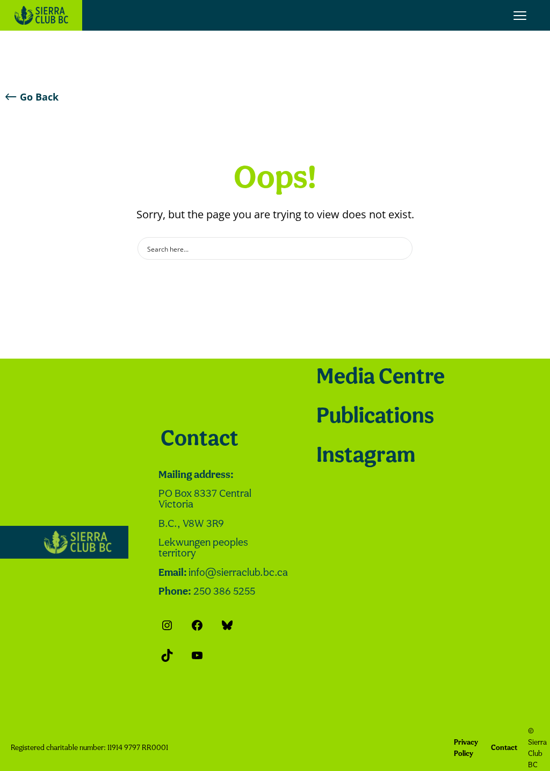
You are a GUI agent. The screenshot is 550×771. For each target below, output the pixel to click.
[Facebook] (197, 625)
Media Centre (380, 378)
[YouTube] (197, 655)
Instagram (365, 456)
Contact (199, 440)
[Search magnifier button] (401, 248)
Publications (375, 417)
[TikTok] (167, 655)
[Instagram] (167, 625)
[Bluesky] (227, 625)
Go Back (39, 96)
